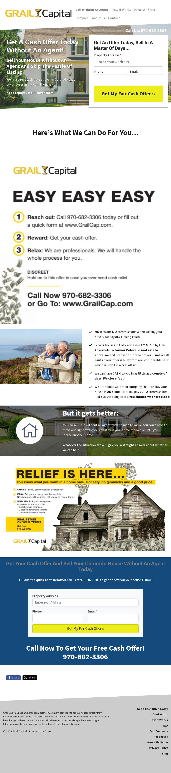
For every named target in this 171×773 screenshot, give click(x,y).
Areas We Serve (145, 9)
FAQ (165, 726)
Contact (114, 18)
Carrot (48, 731)
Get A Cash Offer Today (152, 709)
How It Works (121, 9)
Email (135, 71)
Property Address (107, 55)
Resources (160, 737)
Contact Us (160, 714)
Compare (82, 18)
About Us (98, 18)
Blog (165, 754)
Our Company (159, 731)
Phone (98, 71)
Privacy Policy (158, 748)
